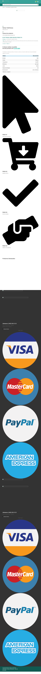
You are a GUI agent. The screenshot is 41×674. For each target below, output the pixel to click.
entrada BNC (5, 41)
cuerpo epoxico (13, 40)
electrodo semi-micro (23, 40)
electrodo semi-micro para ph (33, 40)
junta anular (9, 41)
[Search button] (37, 5)
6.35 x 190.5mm (7, 40)
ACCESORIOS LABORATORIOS (11, 7)
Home (4, 7)
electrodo (17, 40)
